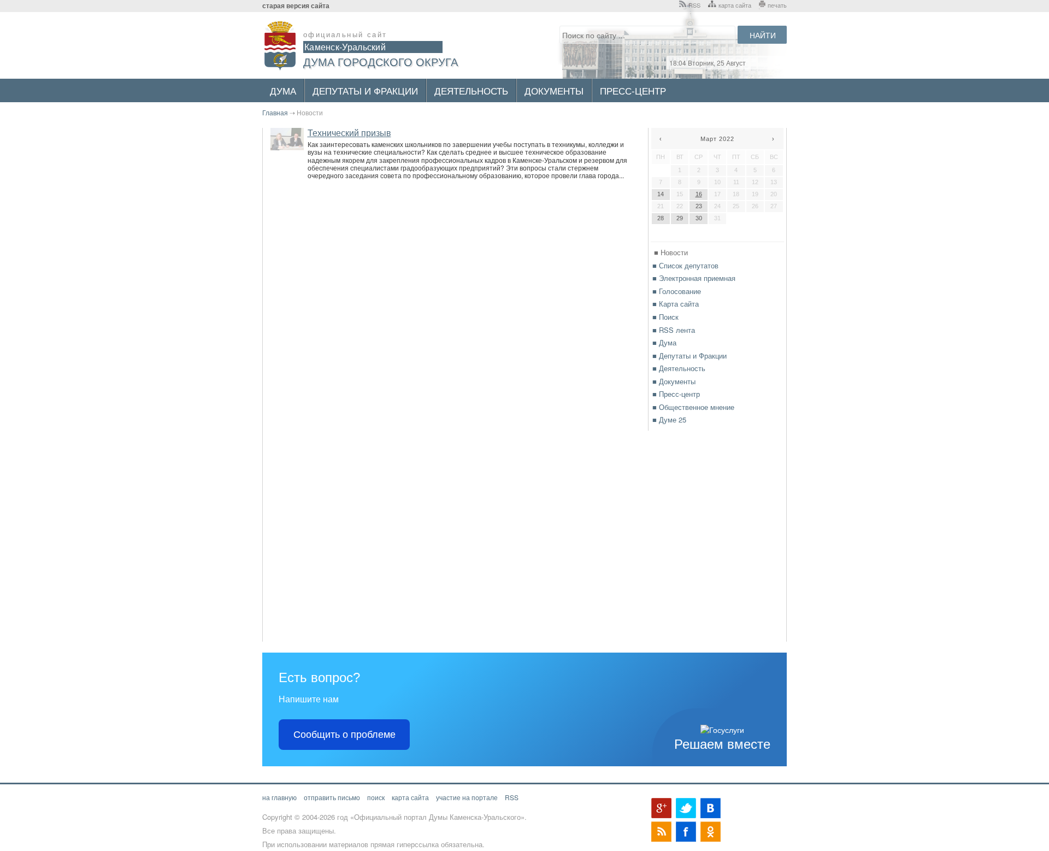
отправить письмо (332, 797)
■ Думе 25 (669, 419)
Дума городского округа (380, 61)
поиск (376, 797)
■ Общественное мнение (693, 407)
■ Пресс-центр (676, 394)
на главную (279, 797)
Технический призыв (349, 132)
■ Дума (664, 342)
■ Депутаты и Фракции (689, 355)
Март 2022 (717, 139)
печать (777, 5)
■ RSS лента (673, 330)
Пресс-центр (633, 90)
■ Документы (674, 381)
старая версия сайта (295, 5)
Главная (275, 112)
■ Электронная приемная (693, 278)
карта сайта (734, 5)
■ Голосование (676, 291)
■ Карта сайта (675, 303)
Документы (554, 90)
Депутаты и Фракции (365, 90)
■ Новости (671, 252)
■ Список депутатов (685, 265)
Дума (283, 90)
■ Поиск (665, 317)
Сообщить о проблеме (344, 734)
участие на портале (467, 797)
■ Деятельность (678, 368)
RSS (694, 5)
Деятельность (471, 90)
